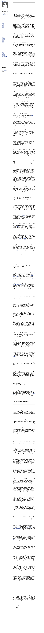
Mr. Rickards (15, 356)
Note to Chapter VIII (4, 56)
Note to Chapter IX (4, 58)
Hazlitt (14, 240)
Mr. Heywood (24, 493)
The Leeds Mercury (17, 528)
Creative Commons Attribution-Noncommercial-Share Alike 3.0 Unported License (5, 70)
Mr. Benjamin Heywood (31, 278)
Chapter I (3, 22)
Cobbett (19, 251)
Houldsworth (17, 283)
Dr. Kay (23, 284)
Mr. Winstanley (30, 279)
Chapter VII (3, 28)
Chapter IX (3, 40)
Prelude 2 (3, 21)
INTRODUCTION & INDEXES (5, 14)
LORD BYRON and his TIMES (5, 1)
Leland (22, 129)
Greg (13, 283)
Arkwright (14, 395)
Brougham (24, 238)
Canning (20, 238)
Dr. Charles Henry (18, 284)
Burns (32, 115)
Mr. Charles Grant (20, 434)
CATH (3, 72)
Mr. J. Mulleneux (22, 215)
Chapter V (3, 26)
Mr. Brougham (24, 303)
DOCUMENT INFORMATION (5, 15)
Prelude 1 (3, 20)
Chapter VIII (3, 29)
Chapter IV (3, 25)
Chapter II (3, 23)
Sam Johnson (27, 98)
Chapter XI (3, 42)
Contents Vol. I (3, 19)
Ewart (33, 282)
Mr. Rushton (19, 250)
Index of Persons (4, 64)
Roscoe (18, 226)
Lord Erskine (15, 124)
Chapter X (3, 41)
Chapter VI (3, 27)
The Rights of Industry (17, 539)
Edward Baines (28, 527)
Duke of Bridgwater (31, 87)
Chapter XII (3, 43)
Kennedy (21, 283)
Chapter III (3, 24)
